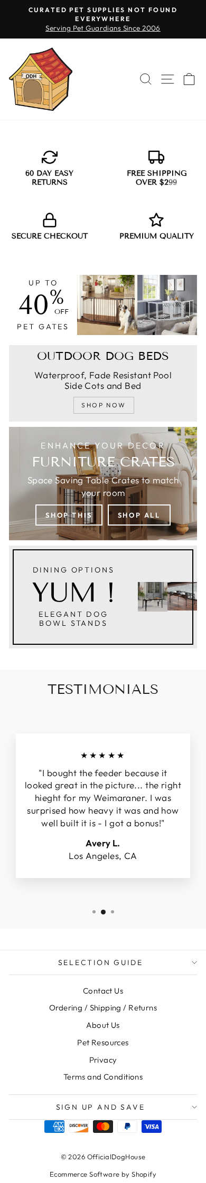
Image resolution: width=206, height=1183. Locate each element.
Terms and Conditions (103, 1077)
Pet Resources (103, 1042)
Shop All (139, 515)
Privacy (103, 1060)
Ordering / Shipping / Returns (103, 1008)
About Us (102, 1025)
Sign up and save (100, 1107)
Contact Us (103, 991)
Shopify (144, 1174)
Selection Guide (100, 962)
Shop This (68, 515)
